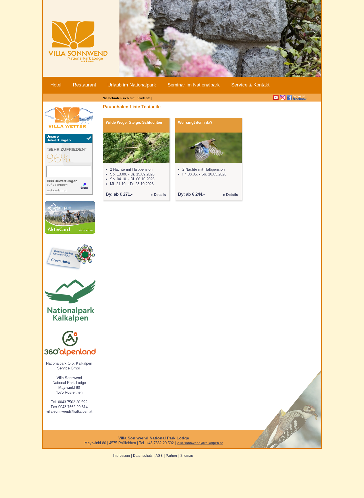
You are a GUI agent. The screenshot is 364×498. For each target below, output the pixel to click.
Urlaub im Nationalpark (131, 85)
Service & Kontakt (250, 85)
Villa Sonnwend (77, 42)
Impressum (121, 456)
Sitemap (186, 456)
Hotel (55, 85)
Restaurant (84, 85)
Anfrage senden (285, 4)
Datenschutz (142, 456)
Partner (171, 456)
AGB (159, 456)
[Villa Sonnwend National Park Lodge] (69, 194)
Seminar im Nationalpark (193, 85)
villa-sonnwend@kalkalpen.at (69, 412)
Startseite (143, 98)
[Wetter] (69, 127)
